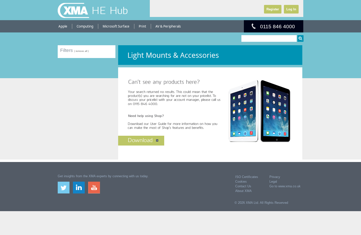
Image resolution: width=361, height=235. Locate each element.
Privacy (274, 177)
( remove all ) (81, 51)
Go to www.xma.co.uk (285, 186)
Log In (291, 9)
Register (272, 9)
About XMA (243, 191)
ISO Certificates (246, 177)
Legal (273, 181)
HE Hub (110, 10)
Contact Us (243, 186)
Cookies (241, 181)
